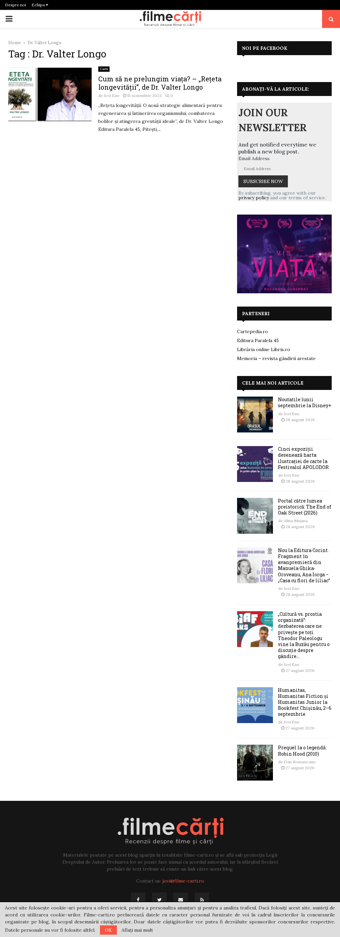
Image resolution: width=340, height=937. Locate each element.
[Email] (180, 899)
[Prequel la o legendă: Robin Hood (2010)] (255, 763)
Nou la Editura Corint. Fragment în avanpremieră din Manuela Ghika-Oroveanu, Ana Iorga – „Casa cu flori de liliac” (304, 565)
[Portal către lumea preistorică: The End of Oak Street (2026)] (255, 516)
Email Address (254, 158)
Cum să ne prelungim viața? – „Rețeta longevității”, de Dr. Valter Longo (159, 82)
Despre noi (15, 4)
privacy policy (253, 198)
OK (108, 930)
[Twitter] (159, 899)
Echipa (39, 4)
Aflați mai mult (137, 930)
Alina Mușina (296, 520)
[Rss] (202, 899)
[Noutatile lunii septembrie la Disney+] (255, 414)
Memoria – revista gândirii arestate (276, 358)
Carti (104, 69)
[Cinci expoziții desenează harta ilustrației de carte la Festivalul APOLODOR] (255, 464)
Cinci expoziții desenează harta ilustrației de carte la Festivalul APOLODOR (303, 458)
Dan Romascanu (299, 761)
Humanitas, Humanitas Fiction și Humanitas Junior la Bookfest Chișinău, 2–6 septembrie (304, 702)
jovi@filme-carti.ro (183, 881)
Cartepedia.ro (252, 331)
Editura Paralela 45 (258, 340)
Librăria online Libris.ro (263, 349)
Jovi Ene (112, 95)
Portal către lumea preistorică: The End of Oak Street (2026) (304, 507)
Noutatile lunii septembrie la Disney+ (304, 402)
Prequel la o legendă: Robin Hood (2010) (302, 750)
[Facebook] (138, 899)
